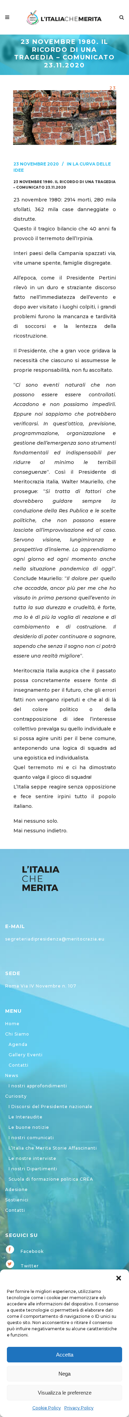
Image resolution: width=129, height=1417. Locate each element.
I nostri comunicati (31, 1137)
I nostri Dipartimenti (33, 1168)
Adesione (16, 1189)
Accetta (64, 1355)
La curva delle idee (74, 88)
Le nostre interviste (32, 1158)
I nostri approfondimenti (38, 1085)
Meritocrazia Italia (51, 80)
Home (12, 1023)
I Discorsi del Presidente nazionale (51, 1106)
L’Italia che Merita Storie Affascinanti (53, 1148)
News (11, 1075)
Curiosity (16, 1096)
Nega (64, 1374)
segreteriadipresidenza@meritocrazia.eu (55, 939)
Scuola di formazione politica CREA (51, 1179)
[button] (118, 1278)
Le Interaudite (26, 1117)
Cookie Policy (46, 1407)
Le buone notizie (29, 1127)
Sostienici (17, 1199)
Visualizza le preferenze (65, 1393)
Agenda (18, 1044)
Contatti (19, 1065)
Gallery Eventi (26, 1054)
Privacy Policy (79, 1407)
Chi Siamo (17, 1034)
